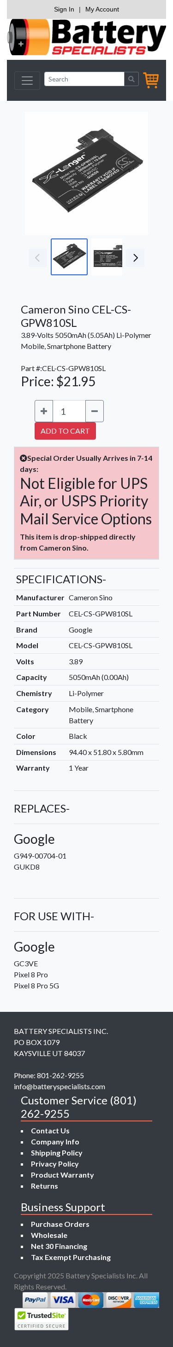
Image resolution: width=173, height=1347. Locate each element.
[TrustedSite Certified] (41, 1319)
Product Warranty (62, 1174)
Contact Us (50, 1130)
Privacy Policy (55, 1163)
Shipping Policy (57, 1152)
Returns (44, 1185)
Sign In (64, 9)
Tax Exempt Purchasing (71, 1257)
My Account (102, 9)
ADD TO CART (65, 430)
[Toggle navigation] (27, 80)
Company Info (55, 1141)
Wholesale (49, 1235)
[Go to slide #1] (69, 256)
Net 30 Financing (59, 1246)
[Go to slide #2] (109, 256)
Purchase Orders (60, 1223)
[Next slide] (134, 173)
